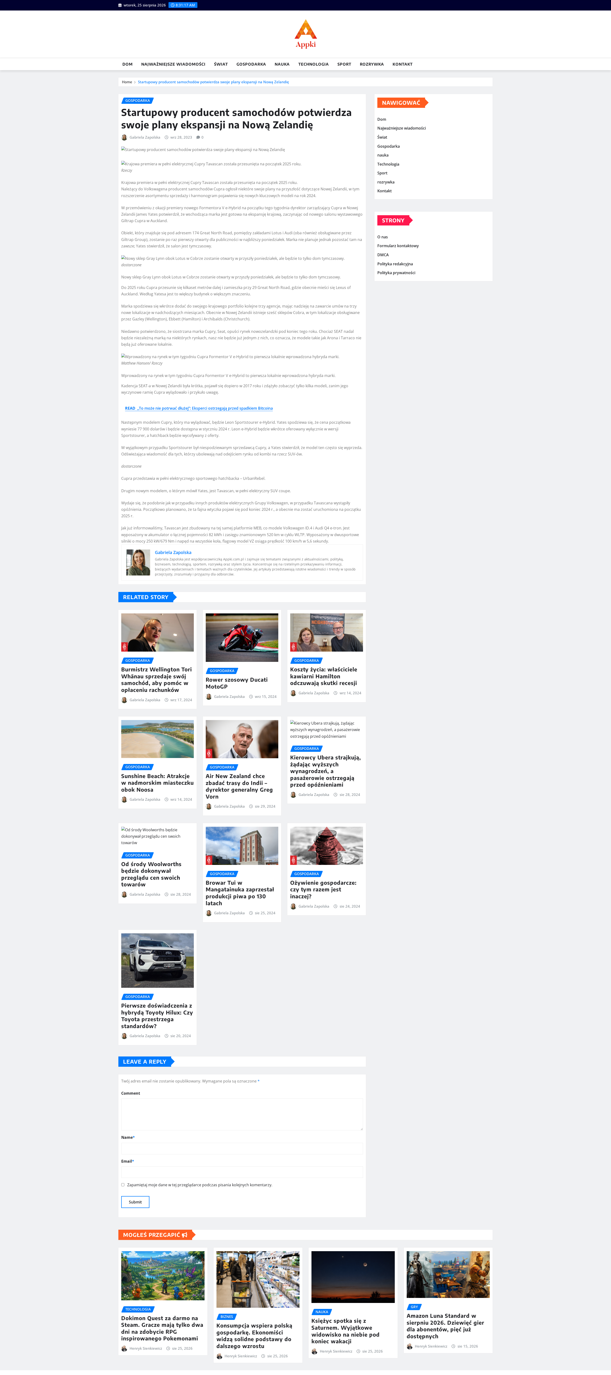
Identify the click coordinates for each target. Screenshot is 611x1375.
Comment (130, 1093)
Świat (221, 64)
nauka (282, 64)
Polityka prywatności (396, 272)
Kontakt (403, 64)
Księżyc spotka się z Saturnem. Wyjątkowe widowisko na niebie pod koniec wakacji (345, 1330)
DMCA (383, 254)
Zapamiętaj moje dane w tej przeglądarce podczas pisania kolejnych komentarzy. (199, 1184)
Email (127, 1161)
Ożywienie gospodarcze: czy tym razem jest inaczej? (323, 889)
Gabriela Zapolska (145, 137)
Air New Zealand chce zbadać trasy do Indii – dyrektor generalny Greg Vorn (239, 786)
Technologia (313, 64)
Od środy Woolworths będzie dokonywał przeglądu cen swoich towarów (151, 874)
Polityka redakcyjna (395, 264)
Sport (344, 64)
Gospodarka (251, 64)
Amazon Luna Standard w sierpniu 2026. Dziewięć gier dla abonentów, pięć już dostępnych (445, 1325)
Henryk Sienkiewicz (146, 1348)
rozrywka (372, 64)
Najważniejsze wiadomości (173, 64)
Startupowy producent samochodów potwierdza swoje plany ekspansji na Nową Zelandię (213, 81)
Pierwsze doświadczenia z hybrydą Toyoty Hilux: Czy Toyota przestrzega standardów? (157, 1015)
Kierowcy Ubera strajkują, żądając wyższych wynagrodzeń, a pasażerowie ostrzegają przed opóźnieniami (325, 771)
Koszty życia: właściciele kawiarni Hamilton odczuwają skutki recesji (323, 676)
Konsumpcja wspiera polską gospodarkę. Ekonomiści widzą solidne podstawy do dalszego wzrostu (254, 1335)
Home (127, 81)
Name (128, 1137)
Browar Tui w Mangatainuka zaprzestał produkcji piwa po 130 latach (240, 892)
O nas (382, 237)
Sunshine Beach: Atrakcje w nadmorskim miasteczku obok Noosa (157, 783)
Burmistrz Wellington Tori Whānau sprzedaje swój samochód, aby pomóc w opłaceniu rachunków (156, 679)
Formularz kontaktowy (398, 246)
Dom (127, 64)
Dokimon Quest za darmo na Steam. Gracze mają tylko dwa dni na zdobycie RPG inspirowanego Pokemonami (162, 1328)
